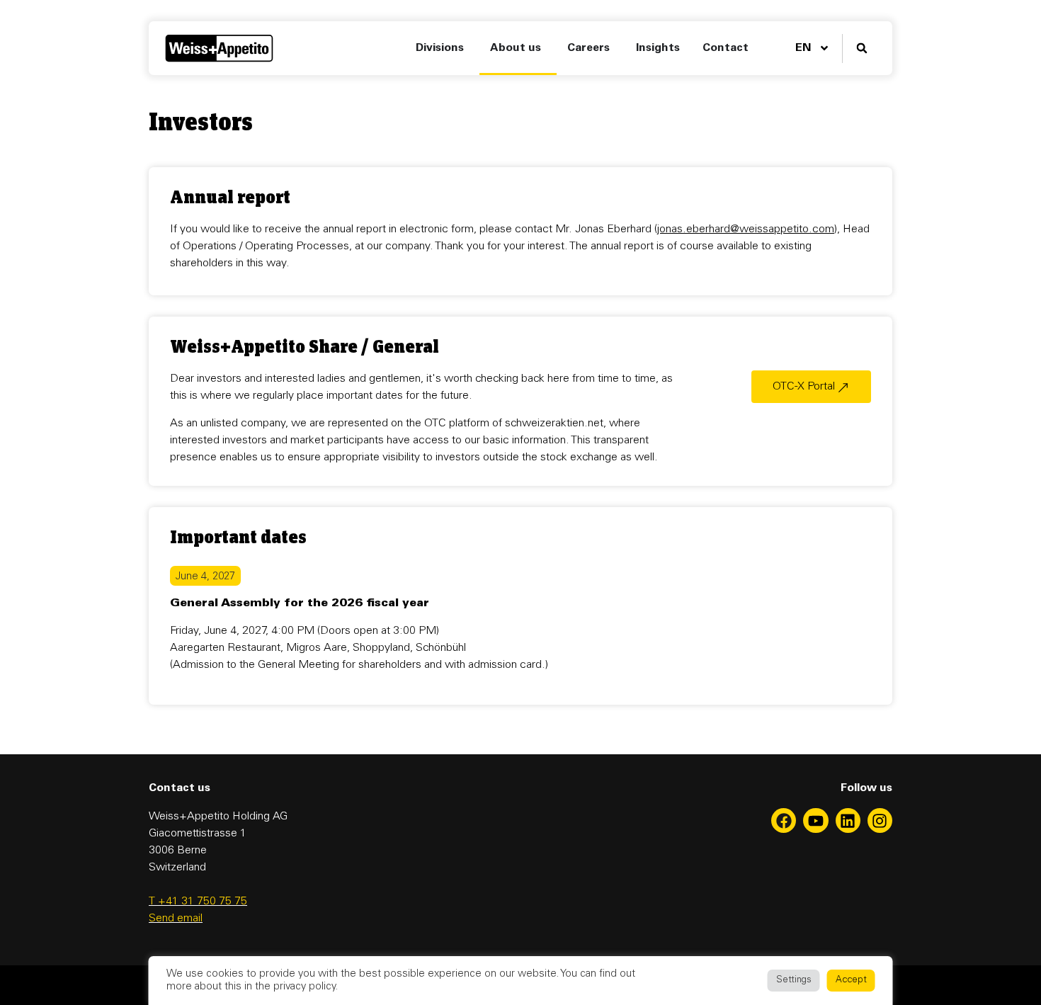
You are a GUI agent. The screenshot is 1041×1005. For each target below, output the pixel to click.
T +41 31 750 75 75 (198, 901)
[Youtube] (815, 820)
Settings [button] (794, 980)
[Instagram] (880, 820)
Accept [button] (851, 980)
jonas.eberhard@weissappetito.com (745, 229)
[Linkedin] (848, 820)
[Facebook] (783, 820)
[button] (861, 48)
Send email (176, 918)
